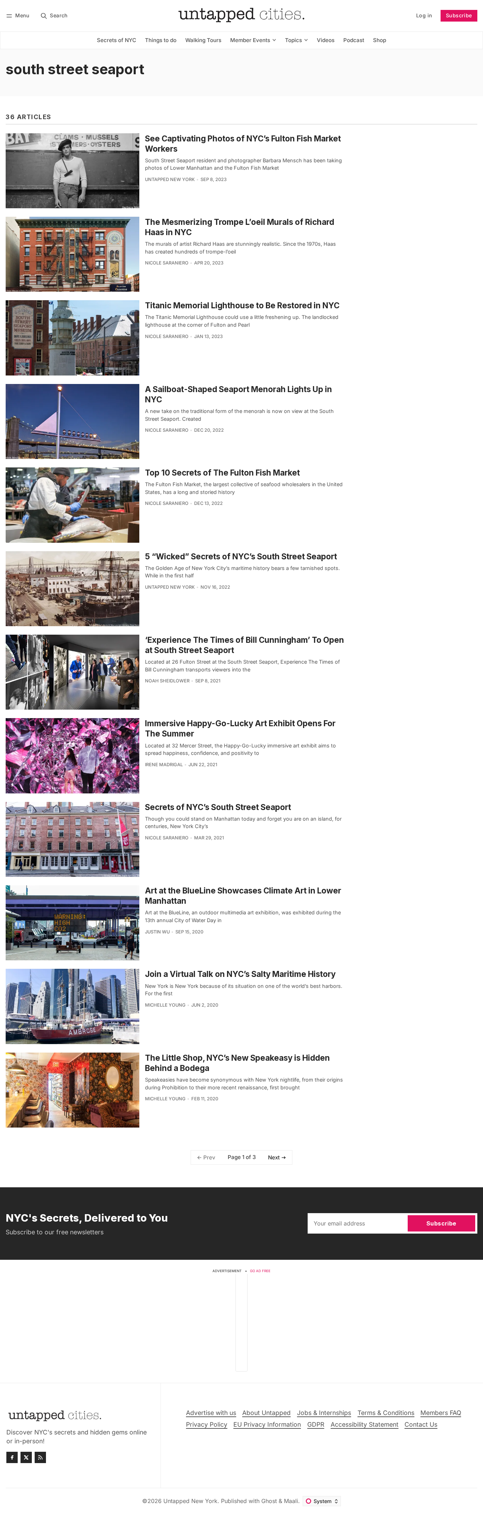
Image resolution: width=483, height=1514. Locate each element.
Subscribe (459, 15)
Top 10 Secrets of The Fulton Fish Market (222, 472)
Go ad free (260, 1271)
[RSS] (40, 1457)
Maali (291, 1500)
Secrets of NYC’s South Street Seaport (218, 807)
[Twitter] (26, 1457)
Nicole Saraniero (166, 263)
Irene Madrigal (164, 764)
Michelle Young (165, 1005)
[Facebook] (12, 1457)
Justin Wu (157, 931)
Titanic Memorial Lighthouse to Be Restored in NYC (242, 305)
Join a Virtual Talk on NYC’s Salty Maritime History (240, 974)
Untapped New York (170, 179)
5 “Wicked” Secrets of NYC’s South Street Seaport (241, 556)
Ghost (269, 1500)
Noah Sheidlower (167, 680)
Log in (424, 15)
